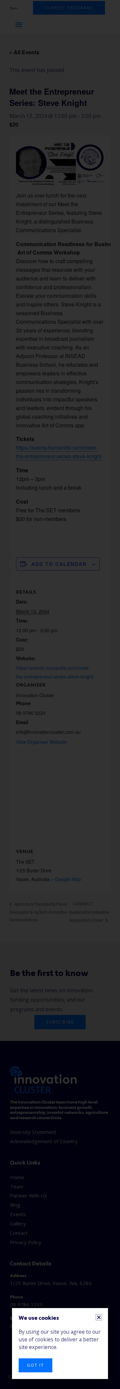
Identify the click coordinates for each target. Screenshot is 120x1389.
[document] (60, 694)
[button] (98, 1317)
